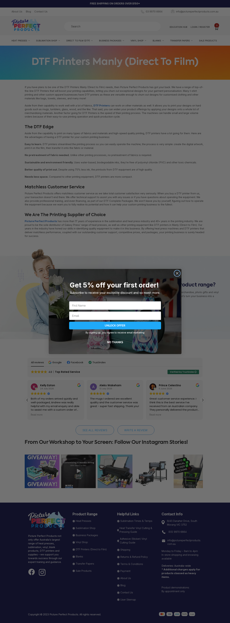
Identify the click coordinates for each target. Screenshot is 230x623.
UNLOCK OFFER (115, 325)
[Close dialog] (177, 273)
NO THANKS (115, 342)
